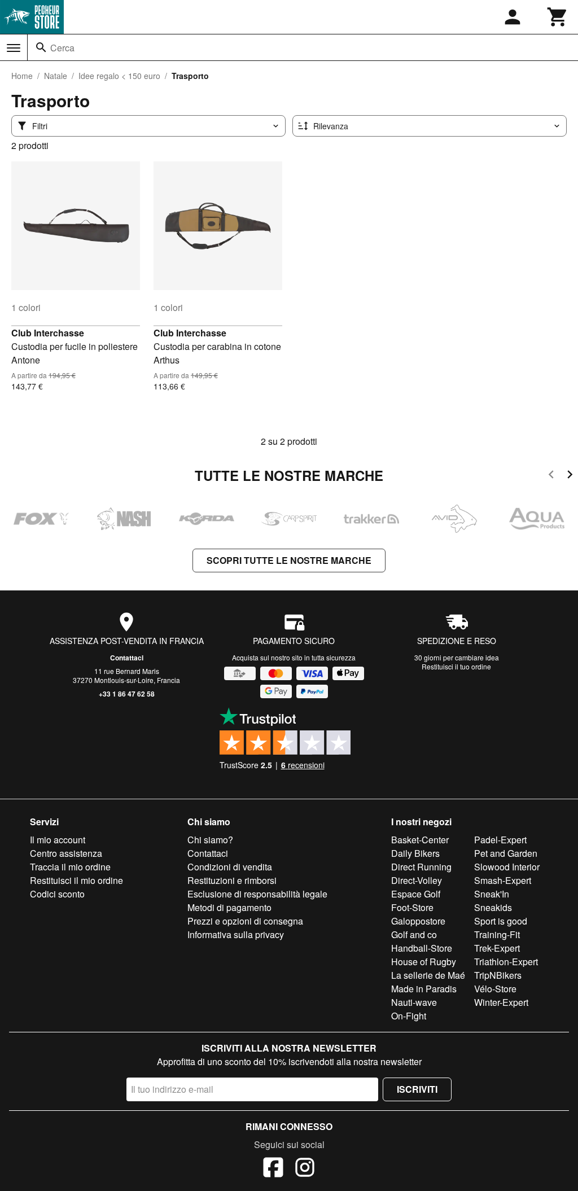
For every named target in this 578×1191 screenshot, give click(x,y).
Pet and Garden (505, 853)
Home (22, 75)
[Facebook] (273, 1169)
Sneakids (493, 907)
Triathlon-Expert (506, 961)
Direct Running (421, 866)
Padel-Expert (500, 839)
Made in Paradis (424, 988)
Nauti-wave (414, 1002)
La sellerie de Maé (428, 975)
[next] (570, 476)
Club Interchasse (47, 332)
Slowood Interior (507, 866)
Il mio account (57, 839)
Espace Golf (415, 893)
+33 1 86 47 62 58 (127, 694)
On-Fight (408, 1015)
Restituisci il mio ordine (76, 880)
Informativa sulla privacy (235, 934)
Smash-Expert (502, 880)
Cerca (62, 47)
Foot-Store (412, 907)
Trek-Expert (497, 948)
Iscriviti (417, 1089)
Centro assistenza (66, 853)
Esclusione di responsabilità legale (257, 893)
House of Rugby (423, 961)
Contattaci (126, 657)
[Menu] (13, 48)
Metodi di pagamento (229, 907)
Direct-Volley (416, 880)
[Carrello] (557, 17)
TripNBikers (498, 975)
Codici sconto (57, 893)
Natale (55, 75)
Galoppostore (418, 920)
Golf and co (414, 934)
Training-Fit (497, 934)
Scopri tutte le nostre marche (289, 560)
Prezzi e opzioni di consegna (245, 920)
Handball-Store (421, 948)
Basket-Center (420, 839)
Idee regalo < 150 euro (119, 75)
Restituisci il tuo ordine (456, 666)
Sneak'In (491, 893)
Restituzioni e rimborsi (232, 880)
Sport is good (500, 920)
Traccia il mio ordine (70, 866)
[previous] (551, 476)
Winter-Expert (501, 1002)
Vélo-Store (495, 988)
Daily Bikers (415, 853)
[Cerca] (41, 47)
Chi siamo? (210, 839)
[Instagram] (305, 1169)
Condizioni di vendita (229, 866)
